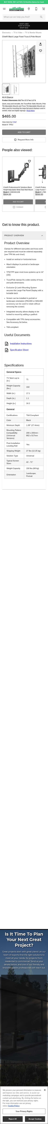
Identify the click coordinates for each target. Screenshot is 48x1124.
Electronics (6, 33)
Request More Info (25, 140)
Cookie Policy (13, 1106)
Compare (19, 207)
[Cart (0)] (44, 9)
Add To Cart (24, 132)
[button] (4, 9)
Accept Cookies (35, 1119)
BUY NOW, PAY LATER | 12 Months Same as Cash (24, 2)
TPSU (11, 125)
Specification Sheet (19, 350)
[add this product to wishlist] (40, 51)
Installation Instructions (21, 344)
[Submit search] (41, 17)
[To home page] (16, 8)
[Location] (29, 9)
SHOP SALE (24, 28)
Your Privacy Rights (24, 1111)
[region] (24, 1105)
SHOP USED (24, 24)
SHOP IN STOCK (24, 26)
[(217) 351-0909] (36, 9)
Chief (14, 122)
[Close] (45, 1090)
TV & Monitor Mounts (33, 33)
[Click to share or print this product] (40, 44)
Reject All (13, 1119)
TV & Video (17, 33)
